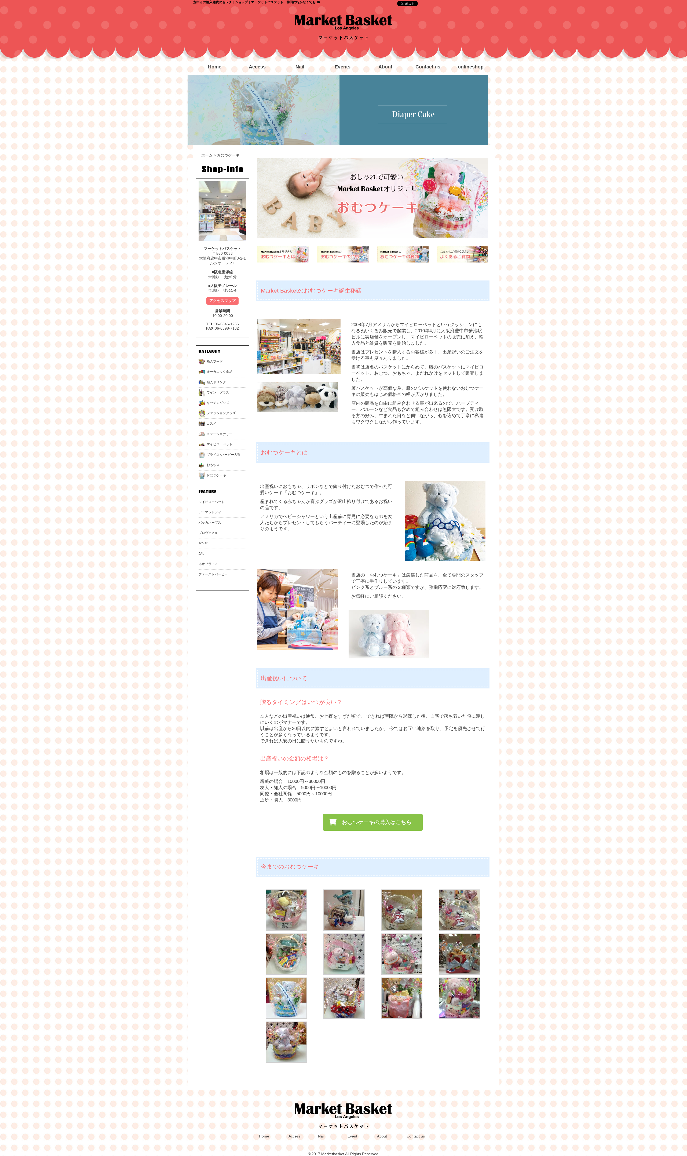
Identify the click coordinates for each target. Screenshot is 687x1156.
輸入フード (215, 361)
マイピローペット (219, 444)
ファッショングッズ (221, 413)
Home (214, 67)
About (385, 67)
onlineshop (471, 67)
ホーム (207, 155)
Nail (299, 67)
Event (352, 1136)
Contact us (427, 67)
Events (342, 67)
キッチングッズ (218, 403)
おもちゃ (213, 465)
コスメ (211, 423)
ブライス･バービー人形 (223, 455)
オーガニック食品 (219, 372)
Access (257, 67)
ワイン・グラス (218, 392)
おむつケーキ (216, 475)
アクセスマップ (222, 300)
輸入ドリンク (216, 382)
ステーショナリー (219, 434)
